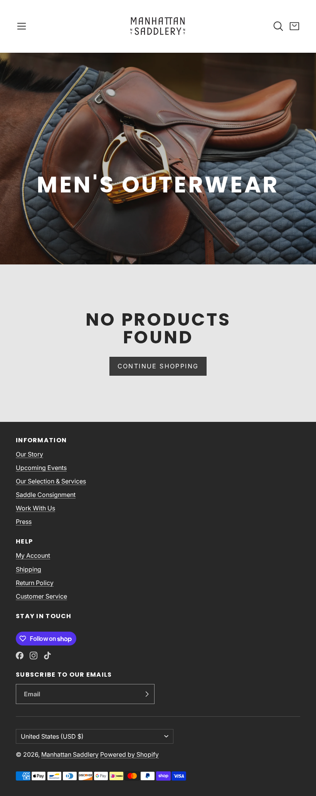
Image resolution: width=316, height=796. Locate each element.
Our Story (29, 454)
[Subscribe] (147, 694)
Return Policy (35, 583)
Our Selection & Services (51, 481)
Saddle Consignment (46, 494)
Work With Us (35, 508)
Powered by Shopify (129, 754)
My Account (33, 555)
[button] (21, 26)
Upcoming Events (41, 468)
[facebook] (20, 655)
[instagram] (33, 655)
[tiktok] (47, 655)
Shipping (28, 569)
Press (24, 521)
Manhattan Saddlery (70, 754)
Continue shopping (158, 366)
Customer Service (41, 596)
